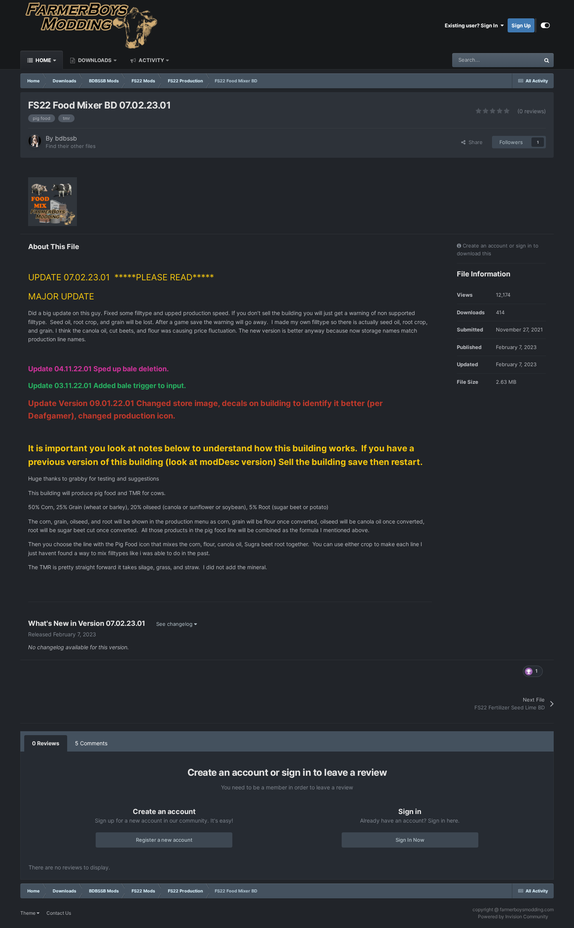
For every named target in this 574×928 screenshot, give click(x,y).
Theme (28, 913)
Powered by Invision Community (513, 916)
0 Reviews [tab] (45, 743)
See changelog (175, 624)
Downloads (94, 60)
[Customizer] (545, 25)
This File (520, 60)
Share (474, 142)
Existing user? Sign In (472, 25)
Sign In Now (410, 840)
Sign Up (521, 25)
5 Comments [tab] (91, 743)
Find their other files (71, 146)
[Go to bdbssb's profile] (34, 141)
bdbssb (66, 138)
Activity (150, 60)
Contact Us (58, 913)
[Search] (547, 60)
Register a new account (164, 840)
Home (42, 60)
